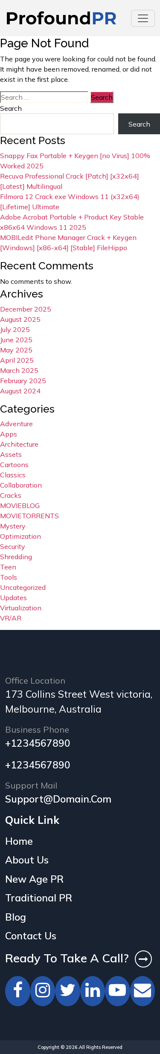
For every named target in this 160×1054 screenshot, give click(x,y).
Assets (11, 454)
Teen (8, 567)
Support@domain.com (58, 799)
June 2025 (16, 339)
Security (12, 546)
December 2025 (25, 309)
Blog (15, 917)
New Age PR (34, 879)
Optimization (20, 536)
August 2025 (20, 319)
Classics (13, 475)
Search (11, 108)
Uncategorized (23, 587)
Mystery (13, 526)
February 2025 (23, 380)
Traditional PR (38, 898)
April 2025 (17, 360)
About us (27, 860)
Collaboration (21, 485)
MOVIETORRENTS (29, 515)
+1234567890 (37, 743)
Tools (8, 577)
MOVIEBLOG (20, 505)
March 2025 (19, 370)
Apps (8, 434)
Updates (13, 597)
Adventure (16, 423)
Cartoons (14, 464)
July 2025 (15, 329)
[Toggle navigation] (143, 18)
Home (19, 841)
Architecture (19, 444)
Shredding (16, 556)
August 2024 (20, 391)
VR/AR (10, 618)
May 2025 (16, 350)
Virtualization (20, 608)
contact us (30, 936)
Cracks (10, 495)
